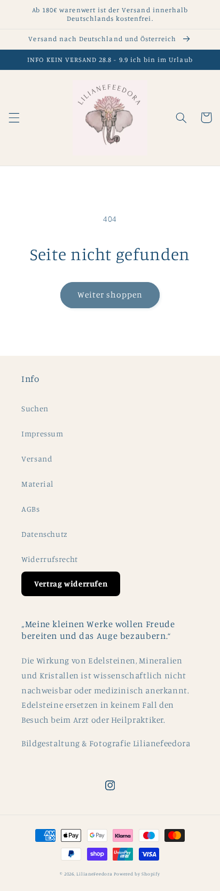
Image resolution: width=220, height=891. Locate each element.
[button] (14, 117)
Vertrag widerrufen (70, 584)
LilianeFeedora (94, 874)
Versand (36, 458)
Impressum (42, 433)
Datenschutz (44, 533)
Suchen (35, 408)
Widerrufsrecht (49, 559)
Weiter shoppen (110, 295)
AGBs (30, 508)
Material (37, 483)
